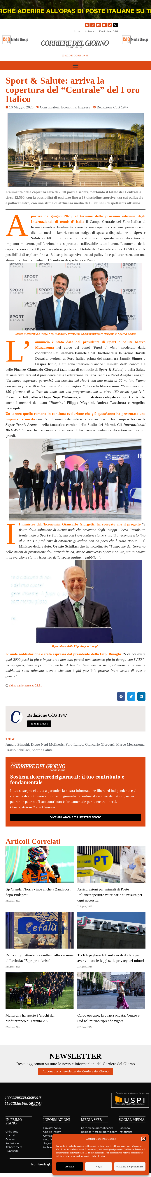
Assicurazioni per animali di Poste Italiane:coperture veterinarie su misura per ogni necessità (109, 894)
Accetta (69, 1166)
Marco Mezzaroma (130, 744)
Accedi (77, 31)
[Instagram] (92, 25)
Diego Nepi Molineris (47, 744)
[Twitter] (110, 25)
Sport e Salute (42, 750)
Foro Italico (74, 744)
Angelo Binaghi (17, 744)
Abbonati (90, 31)
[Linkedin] (98, 25)
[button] (143, 1139)
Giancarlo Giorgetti (99, 744)
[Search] (115, 25)
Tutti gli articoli (39, 723)
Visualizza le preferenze (129, 1166)
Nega (99, 1166)
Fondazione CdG (108, 31)
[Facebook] (87, 25)
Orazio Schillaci (18, 750)
